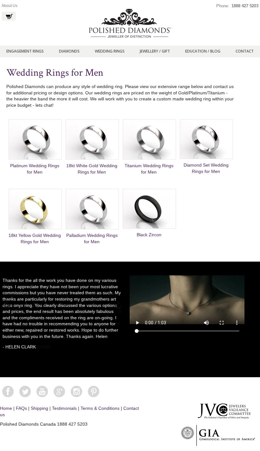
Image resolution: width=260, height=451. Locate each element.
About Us (9, 5)
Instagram (76, 391)
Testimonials (64, 408)
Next (117, 304)
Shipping (39, 408)
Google (59, 391)
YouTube (42, 391)
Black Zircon (149, 234)
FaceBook (8, 391)
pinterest (93, 391)
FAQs (21, 408)
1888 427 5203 (244, 5)
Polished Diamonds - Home (130, 23)
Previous (7, 304)
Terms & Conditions (100, 408)
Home (6, 408)
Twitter (25, 391)
